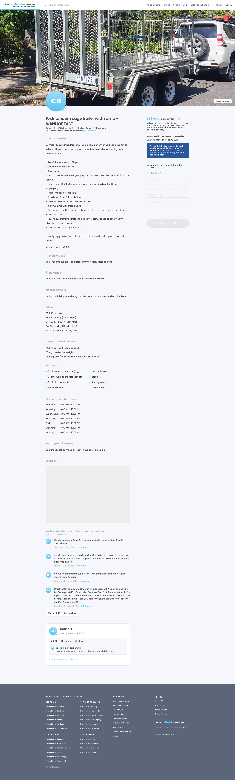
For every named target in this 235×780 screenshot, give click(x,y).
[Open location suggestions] (45, 5)
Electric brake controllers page (165, 151)
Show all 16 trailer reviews (62, 613)
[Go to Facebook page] (156, 696)
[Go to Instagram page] (161, 696)
